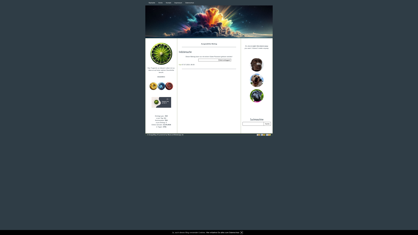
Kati (180, 64)
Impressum (178, 3)
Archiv (160, 3)
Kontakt (168, 3)
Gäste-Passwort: (192, 60)
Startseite (152, 3)
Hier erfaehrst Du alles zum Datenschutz (222, 233)
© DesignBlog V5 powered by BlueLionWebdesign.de (165, 135)
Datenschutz (189, 3)
